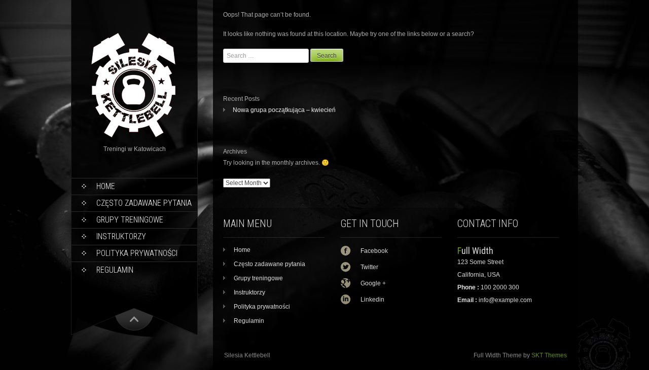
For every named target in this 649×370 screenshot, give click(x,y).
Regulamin (114, 270)
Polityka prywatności (136, 253)
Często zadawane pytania (144, 203)
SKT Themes (549, 355)
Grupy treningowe (129, 220)
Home (105, 186)
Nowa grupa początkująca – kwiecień (284, 110)
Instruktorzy (121, 236)
